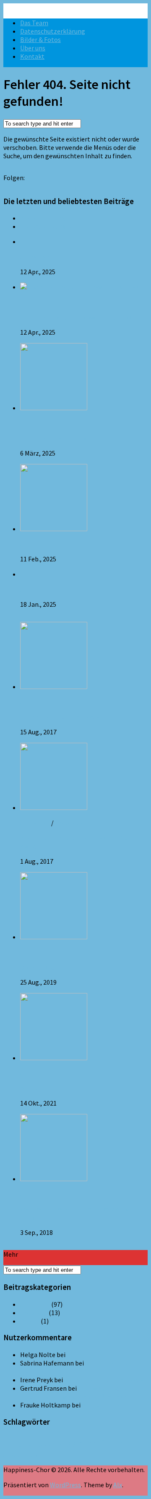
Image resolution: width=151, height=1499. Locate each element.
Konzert (118, 1442)
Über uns (32, 48)
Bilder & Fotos (40, 39)
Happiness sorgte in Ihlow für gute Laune (79, 317)
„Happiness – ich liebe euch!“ (61, 717)
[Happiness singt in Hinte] (53, 408)
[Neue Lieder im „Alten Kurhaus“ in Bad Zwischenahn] (53, 807)
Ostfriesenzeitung (20, 1455)
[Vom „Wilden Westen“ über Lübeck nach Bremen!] (53, 1178)
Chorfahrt (43, 1445)
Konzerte (68, 822)
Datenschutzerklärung (52, 31)
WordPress (65, 1485)
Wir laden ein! (39, 1088)
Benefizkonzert (18, 1445)
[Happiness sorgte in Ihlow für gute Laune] (82, 287)
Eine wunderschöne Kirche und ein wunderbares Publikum (76, 1392)
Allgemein (35, 256)
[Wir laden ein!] (53, 1057)
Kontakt (32, 56)
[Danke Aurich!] (53, 937)
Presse (29, 1321)
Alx (117, 1485)
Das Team (34, 22)
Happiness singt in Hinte (55, 438)
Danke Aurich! (39, 967)
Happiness (75, 1443)
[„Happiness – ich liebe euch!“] (53, 686)
